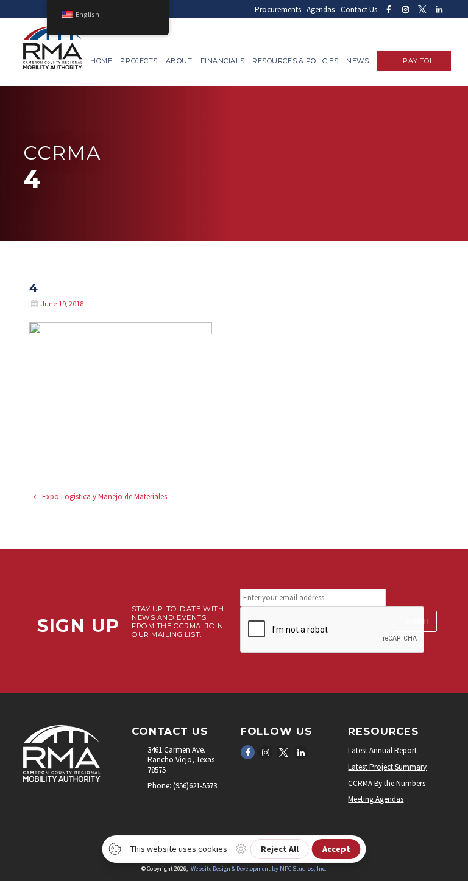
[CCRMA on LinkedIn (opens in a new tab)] (438, 9)
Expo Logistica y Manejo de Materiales (103, 496)
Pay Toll (420, 61)
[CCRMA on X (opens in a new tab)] (422, 9)
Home (101, 61)
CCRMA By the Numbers (386, 783)
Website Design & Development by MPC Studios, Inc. (259, 868)
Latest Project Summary (387, 767)
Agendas (321, 9)
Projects (138, 61)
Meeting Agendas (375, 799)
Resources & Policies (295, 61)
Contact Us (359, 9)
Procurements (278, 9)
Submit (418, 621)
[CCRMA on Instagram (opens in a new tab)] (405, 9)
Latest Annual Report (382, 750)
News (357, 61)
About (179, 61)
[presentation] (332, 630)
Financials (222, 61)
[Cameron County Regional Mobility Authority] (52, 66)
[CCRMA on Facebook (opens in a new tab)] (388, 9)
